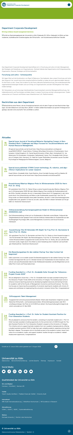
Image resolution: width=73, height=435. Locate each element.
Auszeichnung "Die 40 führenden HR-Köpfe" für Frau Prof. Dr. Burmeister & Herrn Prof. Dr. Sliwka (39, 231)
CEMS (4, 409)
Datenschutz (6, 361)
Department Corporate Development (18, 5)
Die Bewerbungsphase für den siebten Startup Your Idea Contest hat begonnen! (36, 253)
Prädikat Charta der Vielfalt (27, 394)
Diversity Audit (41, 394)
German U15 (20, 386)
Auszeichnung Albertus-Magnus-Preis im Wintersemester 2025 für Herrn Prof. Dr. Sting (38, 184)
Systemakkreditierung (26, 409)
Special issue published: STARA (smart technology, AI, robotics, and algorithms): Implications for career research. (38, 169)
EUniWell (12, 386)
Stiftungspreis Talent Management (22, 296)
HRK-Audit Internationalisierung (11, 402)
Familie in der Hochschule (24, 417)
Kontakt (59, 361)
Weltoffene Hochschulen (31, 402)
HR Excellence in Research (49, 402)
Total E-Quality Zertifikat (9, 394)
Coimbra (4, 386)
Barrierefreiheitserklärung (19, 361)
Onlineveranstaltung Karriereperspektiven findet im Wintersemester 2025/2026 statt (36, 211)
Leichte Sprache (34, 361)
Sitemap (43, 361)
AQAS (15, 409)
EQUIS (10, 409)
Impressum (51, 361)
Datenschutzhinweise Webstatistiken (13, 432)
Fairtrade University (8, 417)
